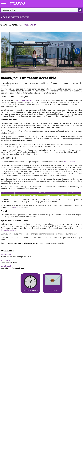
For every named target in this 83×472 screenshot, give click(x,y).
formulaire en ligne (8, 230)
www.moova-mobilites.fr (24, 100)
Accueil (3, 25)
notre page (17, 207)
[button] (3, 3)
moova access (70, 162)
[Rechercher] (80, 10)
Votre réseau (15, 25)
